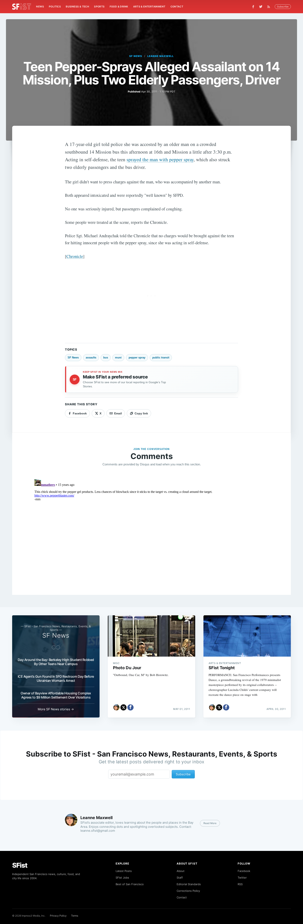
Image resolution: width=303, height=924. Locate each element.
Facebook (244, 871)
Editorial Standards (189, 884)
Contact (176, 6)
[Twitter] (261, 7)
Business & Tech (77, 6)
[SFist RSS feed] (270, 7)
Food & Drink (119, 6)
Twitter (242, 877)
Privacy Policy (58, 915)
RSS (240, 884)
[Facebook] (253, 6)
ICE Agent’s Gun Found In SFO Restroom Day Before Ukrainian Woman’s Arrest (56, 678)
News (40, 6)
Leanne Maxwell (160, 56)
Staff (180, 877)
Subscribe (283, 6)
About (180, 871)
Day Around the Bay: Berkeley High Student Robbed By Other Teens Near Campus (56, 662)
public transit (160, 357)
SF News (135, 56)
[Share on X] (123, 707)
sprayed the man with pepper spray (160, 159)
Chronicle (74, 256)
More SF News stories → (56, 709)
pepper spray (137, 357)
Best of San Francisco (130, 884)
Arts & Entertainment (149, 6)
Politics (55, 6)
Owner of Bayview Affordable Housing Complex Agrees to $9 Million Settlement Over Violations (56, 695)
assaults (91, 357)
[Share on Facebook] (130, 707)
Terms (74, 915)
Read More (209, 823)
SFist (19, 865)
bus (105, 357)
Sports (99, 6)
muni (118, 357)
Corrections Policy (188, 890)
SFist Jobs (122, 877)
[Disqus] (151, 529)
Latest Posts (124, 871)
